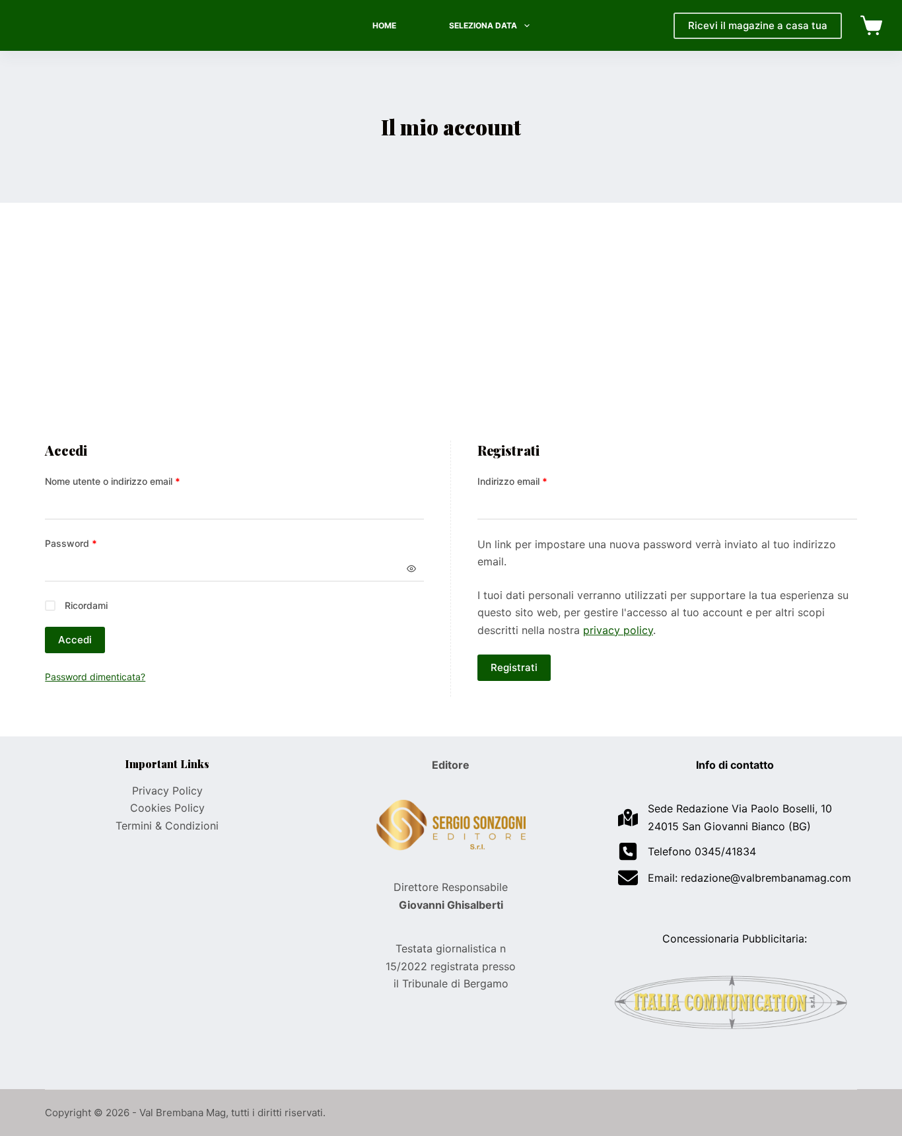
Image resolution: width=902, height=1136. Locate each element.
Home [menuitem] (384, 25)
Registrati (514, 667)
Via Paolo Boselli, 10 (782, 808)
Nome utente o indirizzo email (132, 481)
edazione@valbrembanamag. (757, 877)
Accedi (75, 639)
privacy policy (618, 630)
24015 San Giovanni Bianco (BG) (729, 826)
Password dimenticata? (95, 676)
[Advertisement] (451, 341)
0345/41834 (725, 851)
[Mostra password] (411, 568)
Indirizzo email (531, 481)
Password (90, 543)
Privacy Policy (167, 790)
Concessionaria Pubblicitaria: (734, 938)
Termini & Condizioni (167, 825)
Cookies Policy (167, 807)
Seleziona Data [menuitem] (483, 25)
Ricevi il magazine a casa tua (757, 25)
